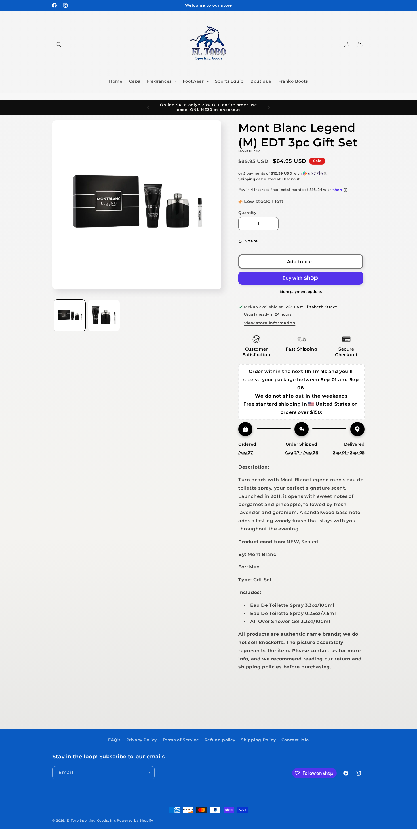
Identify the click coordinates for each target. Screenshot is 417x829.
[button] (58, 44)
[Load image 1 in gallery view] (69, 315)
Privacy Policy (141, 739)
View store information (269, 323)
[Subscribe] (148, 772)
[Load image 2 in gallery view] (104, 315)
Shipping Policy (258, 739)
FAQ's (114, 739)
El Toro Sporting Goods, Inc (91, 820)
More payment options (301, 291)
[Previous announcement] (148, 107)
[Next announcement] (269, 107)
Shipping (246, 179)
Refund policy (220, 739)
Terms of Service (181, 739)
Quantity (247, 212)
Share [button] (251, 241)
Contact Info (295, 739)
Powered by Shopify (135, 820)
